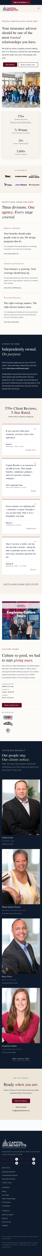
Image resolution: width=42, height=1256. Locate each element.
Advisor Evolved (6, 1247)
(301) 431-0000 (21, 1107)
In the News (6, 1202)
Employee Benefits (8, 1172)
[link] (21, 241)
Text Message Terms (25, 1245)
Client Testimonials (8, 1199)
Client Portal (6, 1222)
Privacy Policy (14, 1245)
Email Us (5, 1218)
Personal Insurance (8, 1179)
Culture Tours (7, 1183)
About (4, 1191)
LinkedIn (5, 1225)
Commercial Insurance (10, 1175)
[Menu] (38, 8)
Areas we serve (6, 1238)
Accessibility (5, 1245)
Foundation (6, 1206)
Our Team (5, 1195)
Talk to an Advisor (19, 2)
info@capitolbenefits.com (21, 1111)
